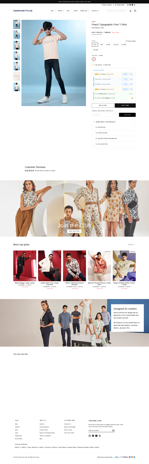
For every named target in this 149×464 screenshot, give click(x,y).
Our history (74, 231)
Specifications (102, 133)
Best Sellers (18, 438)
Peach (94, 59)
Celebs (75, 10)
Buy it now (125, 105)
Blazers (35, 447)
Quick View (25, 279)
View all (131, 244)
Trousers (48, 447)
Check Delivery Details (102, 110)
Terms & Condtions (45, 435)
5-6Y (95, 44)
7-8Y (101, 44)
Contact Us (94, 10)
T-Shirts (23, 447)
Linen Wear (62, 447)
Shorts (54, 447)
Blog (41, 438)
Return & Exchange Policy (47, 433)
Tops (29, 447)
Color (97, 55)
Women (60, 10)
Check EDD (127, 114)
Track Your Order (69, 433)
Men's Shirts (94, 447)
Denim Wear (72, 447)
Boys (16, 430)
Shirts (17, 447)
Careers (42, 424)
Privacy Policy (44, 430)
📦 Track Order (120, 5)
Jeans (41, 447)
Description (101, 127)
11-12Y (116, 44)
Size (114, 41)
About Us (43, 420)
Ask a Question (102, 144)
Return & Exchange (69, 427)
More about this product (106, 122)
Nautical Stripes (83, 447)
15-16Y (95, 50)
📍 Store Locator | (107, 5)
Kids (68, 10)
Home (93, 21)
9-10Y (108, 44)
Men (52, 10)
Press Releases (44, 427)
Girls (16, 433)
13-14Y (123, 44)
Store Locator (68, 430)
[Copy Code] (131, 74)
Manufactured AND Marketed (107, 138)
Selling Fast (84, 10)
